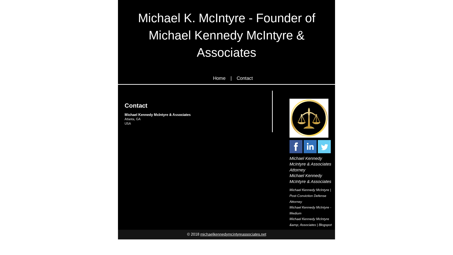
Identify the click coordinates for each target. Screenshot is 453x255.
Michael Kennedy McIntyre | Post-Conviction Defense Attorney (310, 195)
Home (219, 78)
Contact (245, 78)
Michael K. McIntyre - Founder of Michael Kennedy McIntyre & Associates (226, 35)
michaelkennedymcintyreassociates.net (233, 234)
